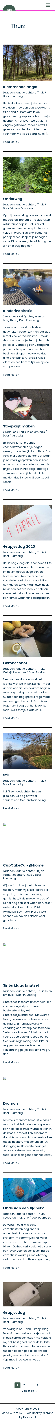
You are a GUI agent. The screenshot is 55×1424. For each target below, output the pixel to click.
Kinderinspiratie (17, 310)
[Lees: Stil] (27, 750)
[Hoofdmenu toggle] (48, 5)
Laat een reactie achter (19, 92)
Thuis (40, 92)
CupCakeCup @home (23, 865)
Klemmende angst (20, 86)
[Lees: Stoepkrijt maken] (27, 404)
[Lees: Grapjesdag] (27, 1294)
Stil (6, 774)
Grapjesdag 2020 (19, 546)
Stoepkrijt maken (19, 426)
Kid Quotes (26, 316)
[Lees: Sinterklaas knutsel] (27, 961)
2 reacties (9, 316)
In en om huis (36, 432)
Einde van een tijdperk (23, 1208)
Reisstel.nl (29, 1417)
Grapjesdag (14, 1312)
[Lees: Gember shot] (27, 638)
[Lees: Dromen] (27, 1087)
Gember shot (15, 662)
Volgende (29, 1391)
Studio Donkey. (32, 1413)
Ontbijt (7, 672)
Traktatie (23, 1217)
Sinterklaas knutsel (21, 985)
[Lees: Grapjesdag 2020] (27, 522)
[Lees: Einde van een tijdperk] (27, 1190)
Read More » (11, 142)
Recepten (19, 672)
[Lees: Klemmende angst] (27, 62)
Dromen (10, 1103)
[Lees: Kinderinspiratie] (27, 286)
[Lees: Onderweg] (27, 174)
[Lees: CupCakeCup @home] (27, 841)
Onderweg (12, 198)
